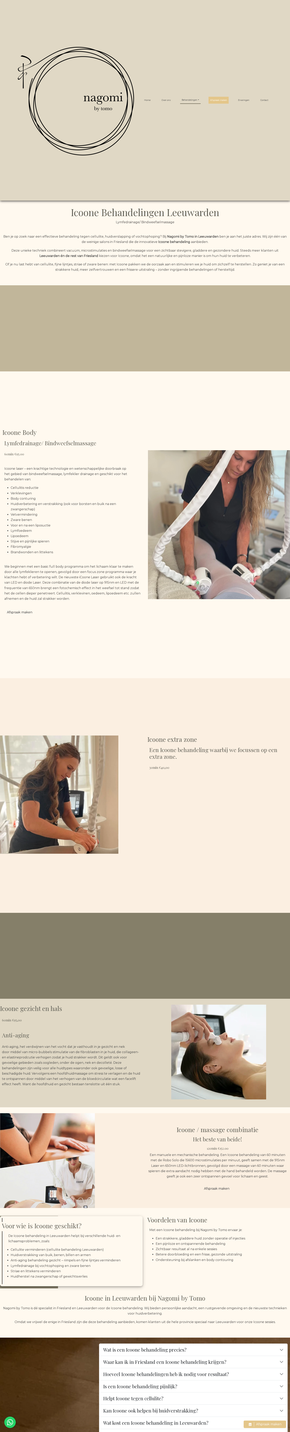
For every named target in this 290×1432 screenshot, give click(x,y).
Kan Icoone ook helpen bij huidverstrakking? (150, 1410)
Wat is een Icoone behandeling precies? (144, 1349)
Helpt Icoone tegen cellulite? (133, 1398)
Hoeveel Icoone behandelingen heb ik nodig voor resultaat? (166, 1374)
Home (147, 100)
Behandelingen (189, 100)
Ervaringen (243, 100)
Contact (264, 100)
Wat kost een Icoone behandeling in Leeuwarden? (155, 1423)
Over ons (166, 100)
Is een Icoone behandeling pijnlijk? (140, 1386)
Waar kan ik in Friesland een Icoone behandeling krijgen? (164, 1362)
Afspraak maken (218, 100)
